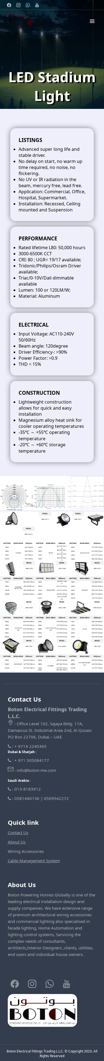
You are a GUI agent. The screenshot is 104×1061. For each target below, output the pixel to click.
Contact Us (18, 832)
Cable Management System (34, 860)
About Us (17, 842)
